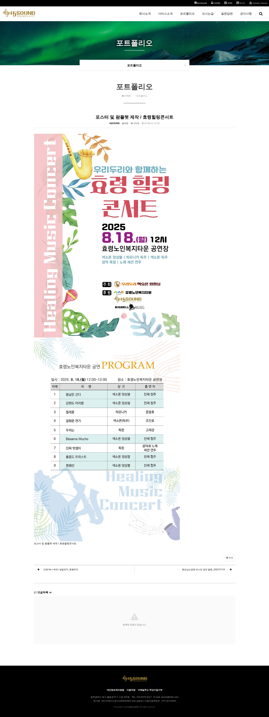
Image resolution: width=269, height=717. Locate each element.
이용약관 (131, 690)
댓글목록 (43, 592)
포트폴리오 (187, 13)
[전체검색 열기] (260, 13)
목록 (230, 558)
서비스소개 (165, 13)
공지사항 (246, 13)
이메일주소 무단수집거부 (150, 690)
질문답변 (227, 13)
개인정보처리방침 (115, 690)
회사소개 (145, 13)
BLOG (242, 3)
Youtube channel (259, 3)
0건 (126, 123)
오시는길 (208, 13)
